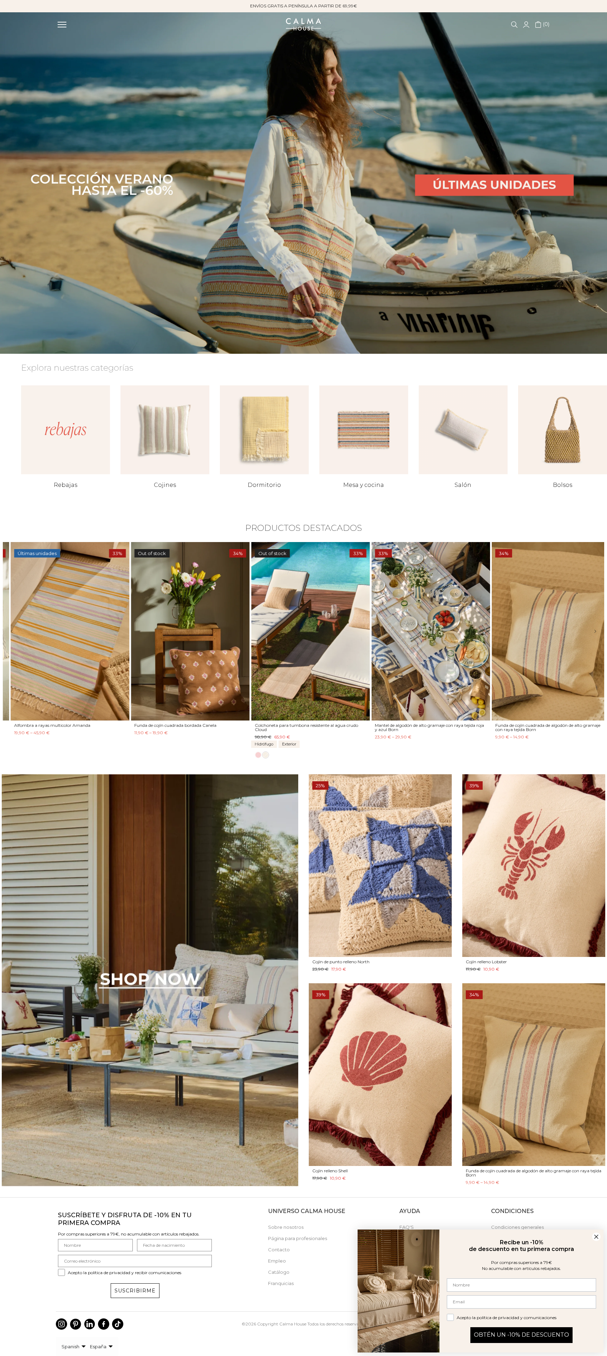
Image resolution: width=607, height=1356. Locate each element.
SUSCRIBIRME (135, 1290)
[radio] (10, 743)
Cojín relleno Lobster (486, 961)
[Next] (590, 631)
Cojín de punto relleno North (341, 961)
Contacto (279, 1249)
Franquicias (281, 1283)
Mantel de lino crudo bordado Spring (404, 725)
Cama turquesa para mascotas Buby (44, 725)
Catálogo (278, 1272)
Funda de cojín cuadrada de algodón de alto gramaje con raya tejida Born (533, 1173)
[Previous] (17, 631)
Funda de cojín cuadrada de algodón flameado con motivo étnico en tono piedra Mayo (177, 727)
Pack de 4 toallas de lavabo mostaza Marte (291, 725)
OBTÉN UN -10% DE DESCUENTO (521, 1334)
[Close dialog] (596, 1236)
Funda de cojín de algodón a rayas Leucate (530, 725)
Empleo (277, 1261)
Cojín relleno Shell (330, 1170)
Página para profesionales (297, 1238)
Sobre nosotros (286, 1227)
